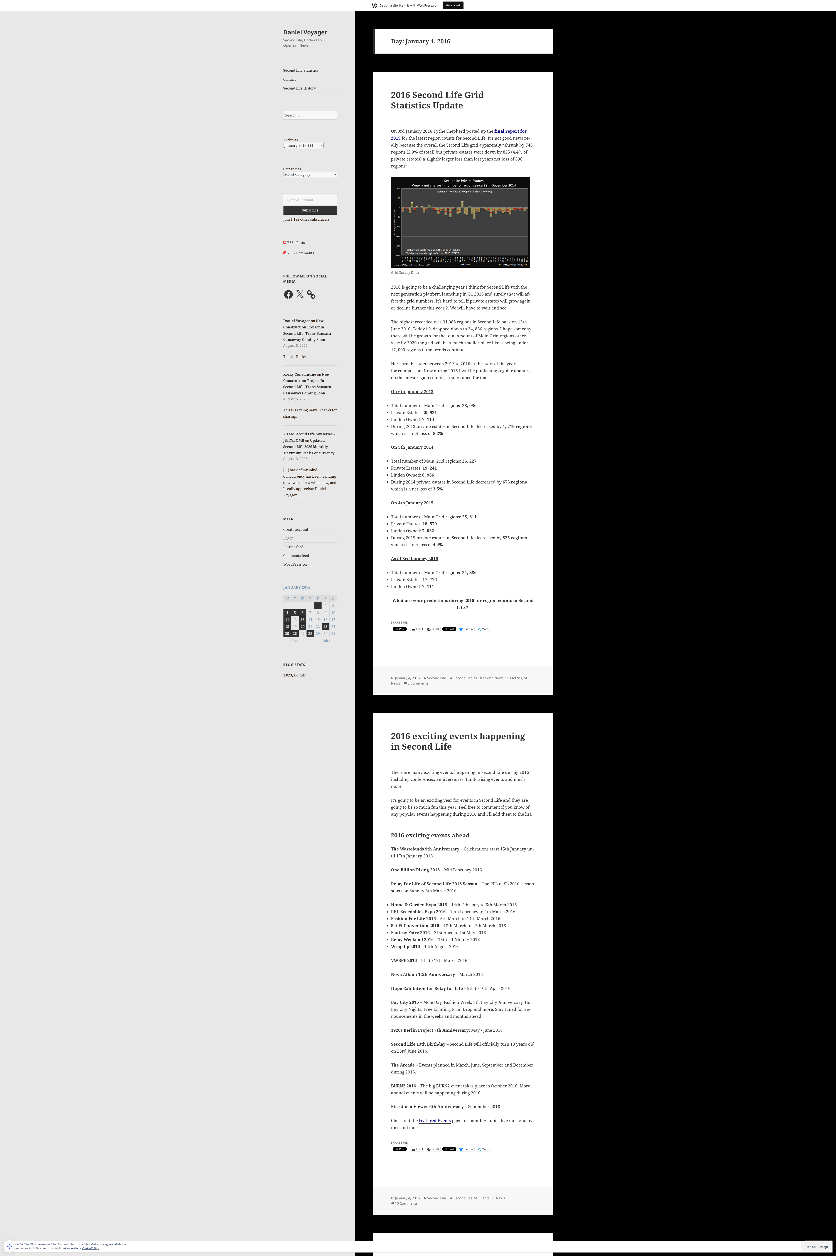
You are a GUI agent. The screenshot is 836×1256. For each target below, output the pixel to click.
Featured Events (435, 1120)
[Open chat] (9, 1246)
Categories (292, 169)
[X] (300, 294)
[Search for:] (310, 115)
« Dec (294, 640)
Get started (453, 5)
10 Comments (406, 1203)
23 (325, 626)
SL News (498, 1198)
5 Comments (418, 683)
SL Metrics (513, 678)
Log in (288, 538)
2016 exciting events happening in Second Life (458, 741)
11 (287, 619)
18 (287, 626)
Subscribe (310, 210)
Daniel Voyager (305, 32)
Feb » (326, 640)
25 (287, 633)
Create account (295, 529)
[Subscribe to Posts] (284, 242)
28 (310, 633)
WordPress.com (296, 564)
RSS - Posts (296, 242)
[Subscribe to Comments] (284, 253)
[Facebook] (288, 294)
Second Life (436, 678)
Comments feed (296, 555)
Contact (289, 79)
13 (303, 619)
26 (295, 633)
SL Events (482, 1198)
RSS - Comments (300, 253)
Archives (290, 140)
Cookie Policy (90, 1248)
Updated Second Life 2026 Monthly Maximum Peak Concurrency (308, 446)
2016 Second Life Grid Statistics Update (437, 100)
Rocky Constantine (299, 374)
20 (303, 626)
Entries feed (293, 546)
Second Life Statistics (300, 70)
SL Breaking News (489, 678)
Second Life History (299, 88)
